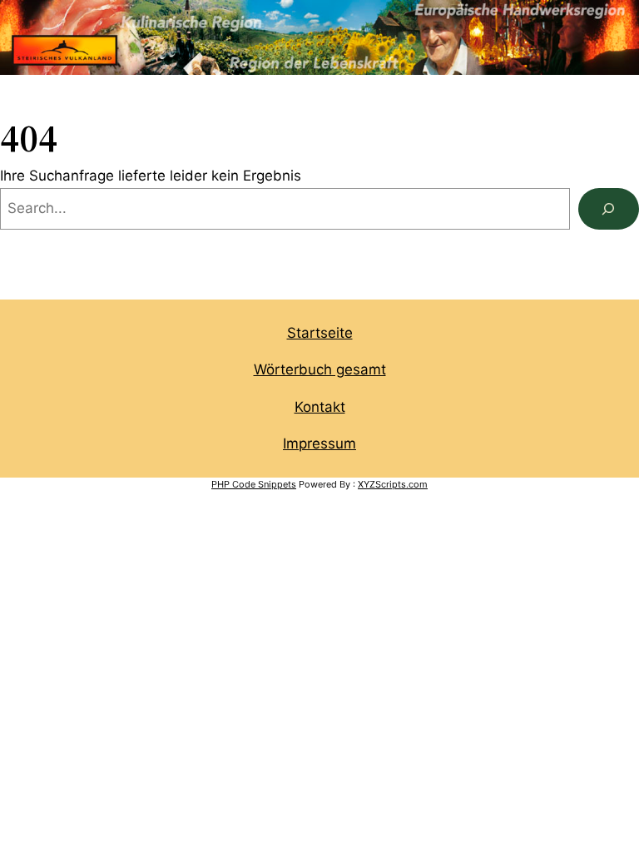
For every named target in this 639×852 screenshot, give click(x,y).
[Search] (608, 209)
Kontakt (320, 407)
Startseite (320, 332)
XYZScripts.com (393, 484)
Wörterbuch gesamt (320, 369)
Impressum (319, 443)
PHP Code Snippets (253, 484)
